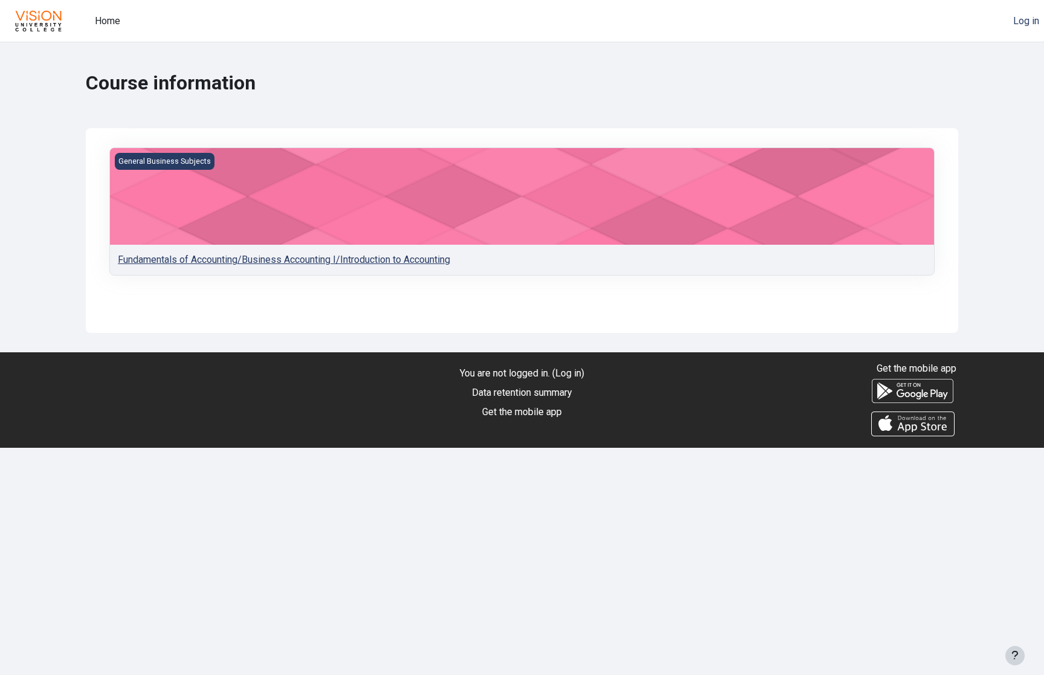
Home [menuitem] (107, 21)
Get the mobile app (522, 412)
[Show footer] (1015, 655)
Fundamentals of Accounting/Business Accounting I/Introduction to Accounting (284, 259)
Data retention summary (522, 392)
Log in (1026, 21)
